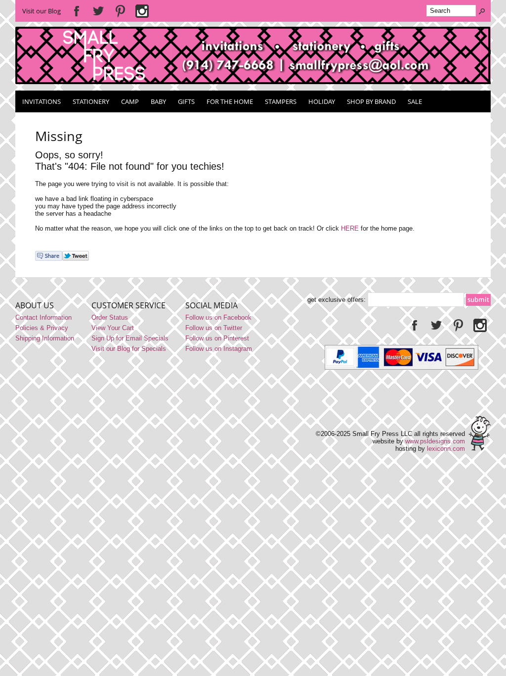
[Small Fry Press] (253, 82)
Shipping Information (44, 338)
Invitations (41, 101)
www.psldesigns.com (435, 441)
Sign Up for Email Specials (130, 338)
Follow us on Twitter (213, 328)
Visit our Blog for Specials (128, 348)
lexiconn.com (446, 448)
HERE (350, 228)
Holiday (321, 101)
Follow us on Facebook (218, 317)
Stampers (280, 101)
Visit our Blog (41, 10)
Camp (130, 101)
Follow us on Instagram (218, 348)
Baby (158, 101)
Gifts (186, 101)
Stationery (91, 101)
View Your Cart (112, 328)
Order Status (109, 317)
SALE (415, 101)
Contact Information (43, 317)
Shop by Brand (371, 101)
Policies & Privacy (41, 328)
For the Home (230, 101)
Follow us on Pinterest (217, 338)
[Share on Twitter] (75, 258)
